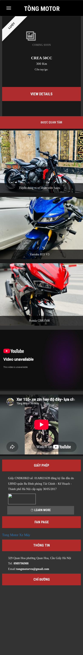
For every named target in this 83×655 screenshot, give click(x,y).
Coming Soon (41, 44)
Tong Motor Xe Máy (16, 535)
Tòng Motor (42, 8)
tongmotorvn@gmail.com (32, 569)
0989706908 (21, 563)
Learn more (42, 510)
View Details (41, 94)
